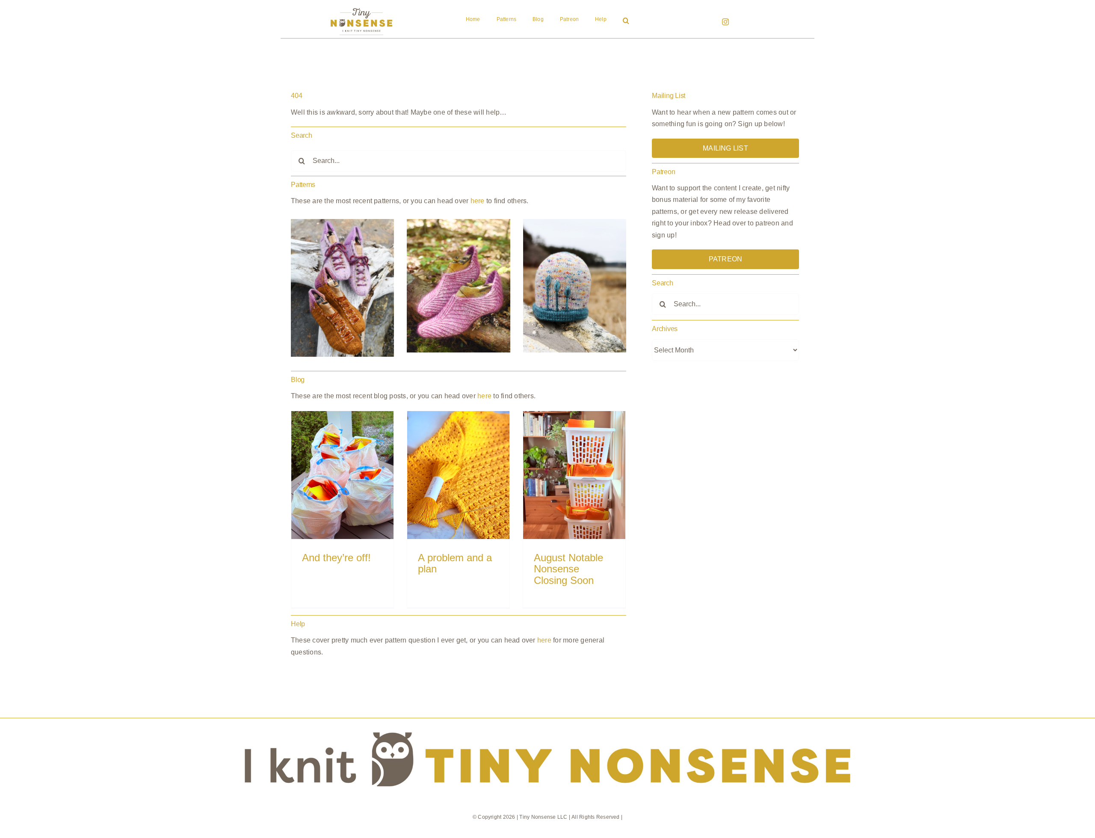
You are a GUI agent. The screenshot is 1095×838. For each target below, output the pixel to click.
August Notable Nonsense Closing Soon (568, 569)
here (478, 200)
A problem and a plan (455, 563)
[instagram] (725, 21)
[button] (626, 21)
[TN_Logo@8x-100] (361, 8)
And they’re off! (336, 557)
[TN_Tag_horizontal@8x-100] (547, 721)
